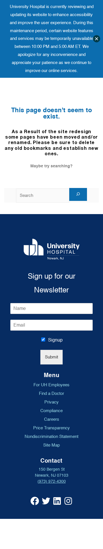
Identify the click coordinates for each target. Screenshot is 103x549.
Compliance (51, 410)
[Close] (96, 38)
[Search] (78, 194)
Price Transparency (51, 427)
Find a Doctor (51, 393)
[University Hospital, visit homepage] (51, 249)
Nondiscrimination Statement (51, 436)
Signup (55, 340)
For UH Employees (51, 384)
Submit (51, 357)
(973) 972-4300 (51, 481)
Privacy (51, 402)
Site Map (51, 445)
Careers (51, 419)
